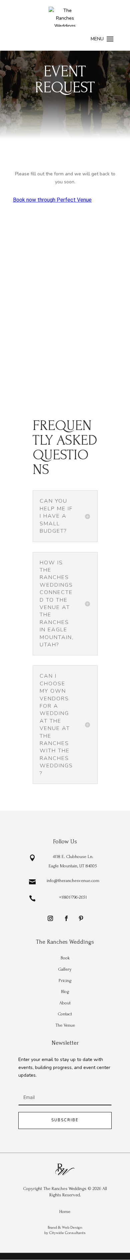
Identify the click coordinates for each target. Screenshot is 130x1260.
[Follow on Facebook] (66, 918)
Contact (65, 1013)
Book (65, 957)
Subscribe (64, 1120)
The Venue (65, 1025)
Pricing (65, 980)
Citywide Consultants (67, 1233)
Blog (65, 991)
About (65, 1002)
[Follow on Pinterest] (81, 918)
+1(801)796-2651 (73, 897)
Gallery (65, 969)
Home (64, 1211)
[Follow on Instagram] (50, 918)
